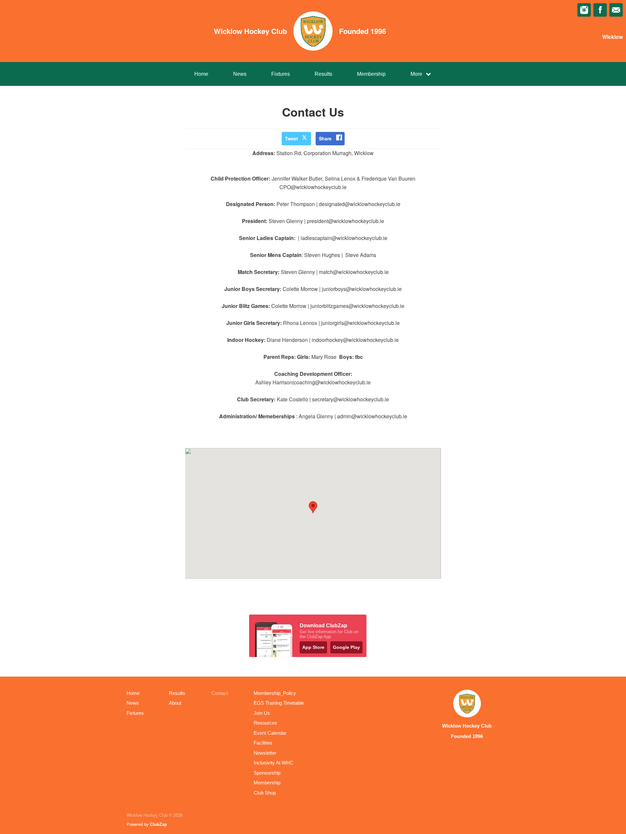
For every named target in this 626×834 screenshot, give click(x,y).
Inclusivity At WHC (273, 762)
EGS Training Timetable (279, 703)
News (239, 74)
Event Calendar (270, 733)
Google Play (346, 647)
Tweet (291, 138)
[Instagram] (584, 10)
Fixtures (280, 74)
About (175, 703)
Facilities (263, 743)
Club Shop (265, 792)
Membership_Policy (275, 693)
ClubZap (158, 824)
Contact (219, 693)
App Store (313, 647)
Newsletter (265, 753)
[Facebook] (600, 10)
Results (323, 74)
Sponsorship (267, 773)
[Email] (616, 10)
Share (325, 138)
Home (201, 74)
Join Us (262, 713)
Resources (265, 723)
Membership (371, 74)
